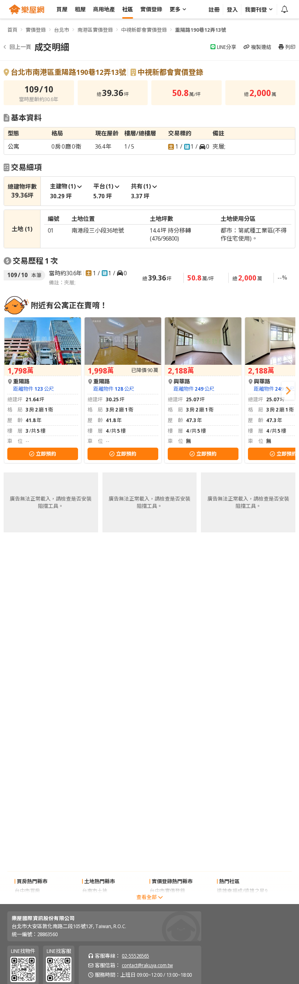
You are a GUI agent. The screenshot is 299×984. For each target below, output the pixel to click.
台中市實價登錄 (167, 890)
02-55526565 (135, 955)
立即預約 (46, 453)
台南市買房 (27, 900)
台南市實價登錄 (167, 900)
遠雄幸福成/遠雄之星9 (242, 890)
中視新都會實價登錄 (144, 29)
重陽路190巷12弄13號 (200, 29)
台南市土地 (95, 890)
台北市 (61, 29)
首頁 (12, 29)
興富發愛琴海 (232, 900)
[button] (288, 390)
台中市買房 (27, 890)
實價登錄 (36, 29)
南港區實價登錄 (95, 29)
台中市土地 (95, 900)
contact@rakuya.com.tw (147, 965)
